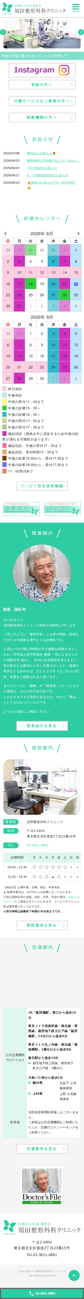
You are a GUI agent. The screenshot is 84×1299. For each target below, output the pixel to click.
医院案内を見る (42, 925)
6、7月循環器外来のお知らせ (47, 175)
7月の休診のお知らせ (42, 168)
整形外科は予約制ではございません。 (53, 160)
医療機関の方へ (42, 117)
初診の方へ (42, 84)
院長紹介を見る (42, 726)
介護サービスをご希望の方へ (42, 101)
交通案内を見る (42, 1149)
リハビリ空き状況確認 (42, 486)
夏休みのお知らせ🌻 (41, 153)
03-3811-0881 (45, 1255)
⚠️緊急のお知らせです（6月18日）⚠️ (52, 185)
